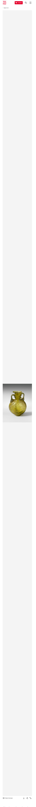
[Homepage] (4, 3)
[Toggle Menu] (30, 2)
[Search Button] (25, 2)
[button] (17, 403)
